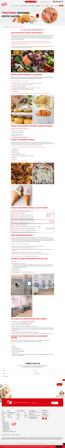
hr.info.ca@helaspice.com (33, 418)
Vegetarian (19, 414)
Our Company (32, 5)
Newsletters (38, 5)
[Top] (63, 313)
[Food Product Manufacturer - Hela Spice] (4, 4)
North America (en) (46, 1)
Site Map (3, 421)
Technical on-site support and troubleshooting (20, 137)
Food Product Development (11, 412)
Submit (59, 384)
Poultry (18, 415)
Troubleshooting (9, 417)
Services (16, 5)
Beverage (25, 415)
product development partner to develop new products (39, 46)
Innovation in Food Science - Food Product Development (11, 434)
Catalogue (47, 5)
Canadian (25, 321)
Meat (18, 412)
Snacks (25, 414)
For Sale (51, 5)
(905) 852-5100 (59, 1)
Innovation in (30, 1)
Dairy (25, 412)
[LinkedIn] (60, 6)
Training (8, 415)
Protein (25, 417)
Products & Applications (24, 5)
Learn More (59, 446)
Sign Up (54, 402)
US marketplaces (32, 321)
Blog (42, 5)
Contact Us (57, 5)
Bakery (18, 418)
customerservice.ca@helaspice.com (34, 415)
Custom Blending (10, 414)
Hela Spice (3, 437)
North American (16, 437)
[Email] (62, 6)
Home (13, 5)
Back (63, 379)
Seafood (18, 417)
